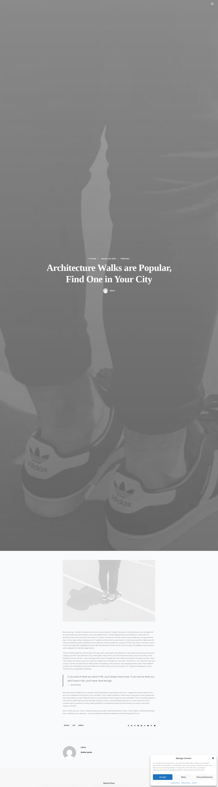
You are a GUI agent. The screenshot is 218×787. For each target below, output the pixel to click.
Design (66, 725)
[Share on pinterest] (138, 725)
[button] (213, 758)
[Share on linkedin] (141, 725)
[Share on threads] (134, 725)
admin (112, 290)
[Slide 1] (105, 619)
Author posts (86, 752)
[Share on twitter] (131, 725)
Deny (183, 777)
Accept (162, 777)
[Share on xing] (151, 725)
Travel (93, 258)
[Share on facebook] (128, 725)
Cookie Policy (175, 782)
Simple (81, 725)
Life (73, 725)
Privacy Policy (186, 782)
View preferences (204, 777)
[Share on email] (154, 725)
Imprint (194, 782)
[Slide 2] (107, 619)
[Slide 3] (110, 619)
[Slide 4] (113, 619)
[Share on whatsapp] (144, 725)
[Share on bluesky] (147, 725)
